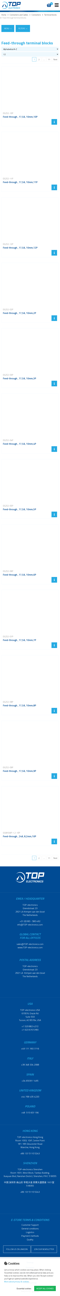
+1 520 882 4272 (30, 1026)
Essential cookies (24, 1288)
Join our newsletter (44, 1249)
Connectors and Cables (19, 15)
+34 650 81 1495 (30, 1080)
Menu (7, 28)
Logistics (30, 1232)
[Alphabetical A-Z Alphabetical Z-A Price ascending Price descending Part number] (30, 49)
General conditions (30, 1228)
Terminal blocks (50, 15)
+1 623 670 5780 (30, 1029)
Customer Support (30, 1225)
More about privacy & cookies (16, 1281)
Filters (22, 28)
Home (3, 15)
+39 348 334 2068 (30, 1064)
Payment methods (30, 1236)
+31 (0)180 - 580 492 (30, 921)
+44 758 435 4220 (30, 1096)
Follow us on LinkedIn (17, 1249)
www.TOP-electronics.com (30, 947)
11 (49, 59)
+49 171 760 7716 (30, 1048)
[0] (48, 3)
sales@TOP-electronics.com (30, 944)
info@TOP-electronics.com (30, 924)
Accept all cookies (45, 1288)
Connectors (36, 15)
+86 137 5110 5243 (30, 1153)
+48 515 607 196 (30, 1112)
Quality (30, 1239)
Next (55, 59)
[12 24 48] (30, 54)
